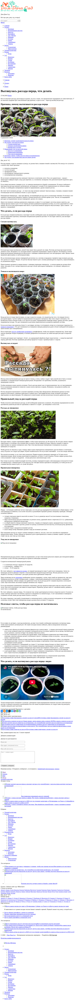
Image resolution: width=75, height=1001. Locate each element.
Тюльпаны (3, 893)
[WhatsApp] (17, 711)
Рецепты (7, 72)
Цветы (6, 45)
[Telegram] (20, 711)
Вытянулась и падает (14, 147)
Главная (6, 25)
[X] (9, 711)
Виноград (11, 57)
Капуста (10, 32)
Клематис (13, 891)
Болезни (22, 890)
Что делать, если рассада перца (14, 142)
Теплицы (7, 70)
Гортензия (66, 890)
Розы (56, 891)
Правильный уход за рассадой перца (15, 149)
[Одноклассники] (4, 711)
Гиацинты (54, 890)
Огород (6, 27)
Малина (10, 65)
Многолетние (12, 49)
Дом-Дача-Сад (11, 935)
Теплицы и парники (10, 855)
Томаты (10, 44)
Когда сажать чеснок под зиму (59, 906)
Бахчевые (11, 29)
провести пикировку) (7, 327)
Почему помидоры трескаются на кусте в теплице (20, 914)
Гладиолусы (60, 890)
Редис (53, 891)
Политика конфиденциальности (11, 938)
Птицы (6, 52)
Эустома (13, 893)
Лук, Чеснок (12, 35)
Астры (12, 890)
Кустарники (12, 63)
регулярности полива (20, 571)
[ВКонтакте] (2, 711)
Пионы (49, 891)
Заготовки (11, 73)
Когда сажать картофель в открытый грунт (17, 917)
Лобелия (28, 891)
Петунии (44, 891)
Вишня (10, 58)
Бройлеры (27, 890)
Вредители (33, 890)
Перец (10, 40)
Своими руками (63, 891)
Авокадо (3, 890)
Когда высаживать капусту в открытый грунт (18, 916)
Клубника (11, 62)
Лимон (23, 891)
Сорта (69, 891)
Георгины (44, 890)
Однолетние (12, 47)
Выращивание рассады (15, 30)
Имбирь (8, 891)
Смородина (11, 67)
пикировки (18, 577)
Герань (49, 890)
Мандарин (33, 891)
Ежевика (3, 891)
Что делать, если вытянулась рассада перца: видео (20, 157)
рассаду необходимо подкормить (22, 331)
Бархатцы (16, 890)
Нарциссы (39, 891)
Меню (3, 22)
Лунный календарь (10, 50)
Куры (9, 53)
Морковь (11, 37)
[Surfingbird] (12, 711)
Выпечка (11, 75)
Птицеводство (8, 832)
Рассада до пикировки (15, 150)
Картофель (11, 34)
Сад (5, 55)
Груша (10, 60)
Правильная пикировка (15, 152)
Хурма (8, 893)
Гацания (38, 890)
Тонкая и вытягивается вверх (17, 146)
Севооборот (11, 42)
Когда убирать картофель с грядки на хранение (19, 912)
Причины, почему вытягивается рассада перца (19, 141)
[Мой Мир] (7, 711)
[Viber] (15, 711)
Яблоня (10, 68)
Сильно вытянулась (14, 144)
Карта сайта (8, 77)
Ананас (8, 890)
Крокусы (18, 891)
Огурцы (10, 39)
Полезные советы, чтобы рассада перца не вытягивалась (22, 155)
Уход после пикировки (15, 154)
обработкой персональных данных (48, 769)
